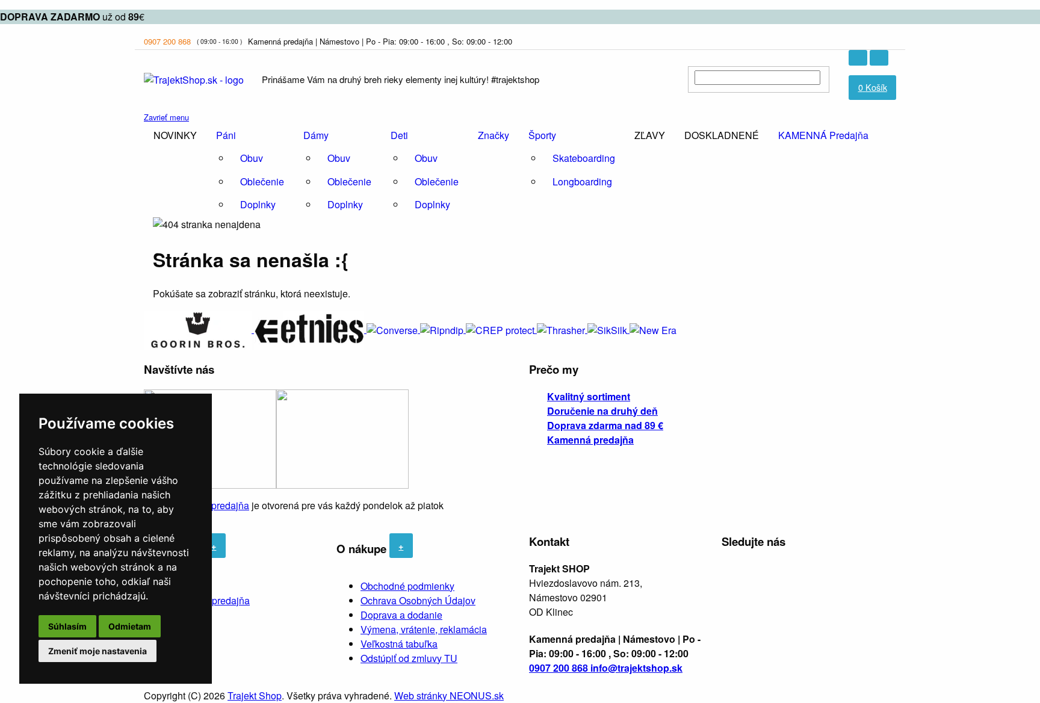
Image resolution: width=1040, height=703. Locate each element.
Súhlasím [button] (67, 626)
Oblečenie (262, 181)
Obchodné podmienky (407, 586)
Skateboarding (583, 158)
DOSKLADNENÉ (721, 135)
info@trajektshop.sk (636, 668)
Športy (542, 135)
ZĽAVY (649, 135)
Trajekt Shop (255, 695)
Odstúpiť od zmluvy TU (409, 658)
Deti (399, 135)
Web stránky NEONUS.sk (449, 695)
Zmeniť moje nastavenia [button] (97, 651)
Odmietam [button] (129, 626)
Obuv (251, 158)
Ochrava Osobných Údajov (418, 600)
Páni (226, 135)
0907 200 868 (167, 41)
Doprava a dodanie (401, 615)
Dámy (316, 135)
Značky (493, 135)
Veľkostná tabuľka (399, 644)
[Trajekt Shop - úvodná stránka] (194, 78)
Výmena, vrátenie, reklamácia (424, 629)
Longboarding (582, 181)
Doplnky (258, 204)
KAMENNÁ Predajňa (823, 135)
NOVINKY (175, 135)
